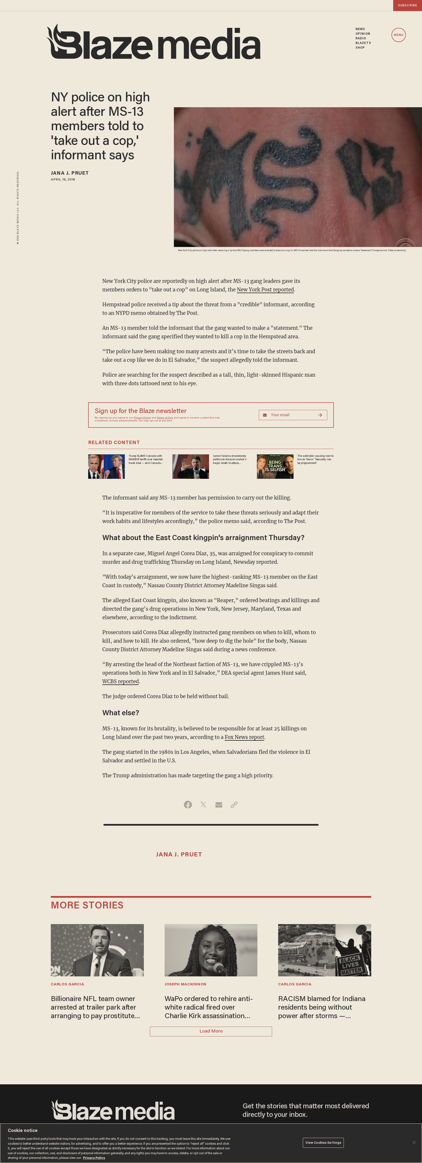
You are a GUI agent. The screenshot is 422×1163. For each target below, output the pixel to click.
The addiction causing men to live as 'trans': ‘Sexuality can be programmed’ (315, 460)
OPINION (363, 33)
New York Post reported (265, 290)
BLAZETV (363, 43)
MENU (398, 35)
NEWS (360, 29)
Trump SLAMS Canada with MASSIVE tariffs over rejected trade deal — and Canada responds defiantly (146, 460)
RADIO (361, 38)
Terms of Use (165, 418)
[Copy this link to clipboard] (234, 805)
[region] (211, 1143)
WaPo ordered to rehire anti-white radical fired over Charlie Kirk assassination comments (209, 1008)
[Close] (414, 1142)
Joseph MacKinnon (186, 984)
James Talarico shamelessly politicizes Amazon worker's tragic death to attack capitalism (229, 460)
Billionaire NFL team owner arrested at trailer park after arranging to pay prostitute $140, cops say (93, 1008)
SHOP (360, 47)
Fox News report (244, 737)
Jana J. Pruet (70, 173)
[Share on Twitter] (203, 805)
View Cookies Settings (323, 1142)
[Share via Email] (219, 805)
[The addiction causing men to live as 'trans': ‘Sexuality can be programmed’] (275, 465)
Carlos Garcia (67, 984)
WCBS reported (120, 681)
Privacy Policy (142, 418)
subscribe (407, 5)
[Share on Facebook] (188, 805)
